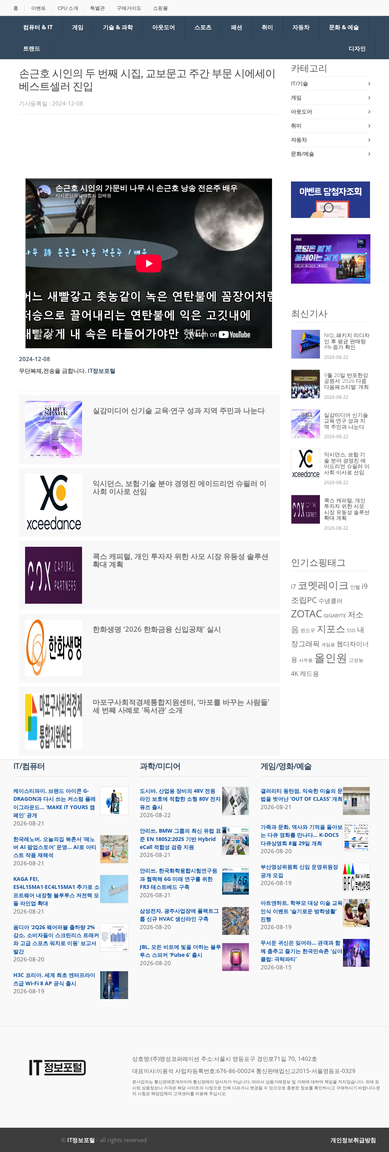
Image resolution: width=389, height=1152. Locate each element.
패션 (236, 27)
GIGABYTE (335, 615)
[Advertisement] (157, 141)
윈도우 (307, 630)
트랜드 (31, 48)
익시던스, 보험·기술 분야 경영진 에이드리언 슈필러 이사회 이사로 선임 (180, 487)
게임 (78, 27)
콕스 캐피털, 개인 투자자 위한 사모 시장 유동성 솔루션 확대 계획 (181, 560)
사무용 (306, 660)
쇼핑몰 (160, 8)
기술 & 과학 (118, 27)
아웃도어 (163, 27)
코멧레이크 (323, 585)
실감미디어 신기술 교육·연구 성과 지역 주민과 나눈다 (179, 410)
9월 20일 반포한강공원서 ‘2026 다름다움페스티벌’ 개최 (346, 380)
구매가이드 (129, 8)
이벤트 (38, 8)
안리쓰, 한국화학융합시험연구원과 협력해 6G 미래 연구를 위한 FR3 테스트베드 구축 (178, 878)
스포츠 (203, 27)
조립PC (304, 599)
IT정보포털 (81, 1140)
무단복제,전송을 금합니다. (52, 370)
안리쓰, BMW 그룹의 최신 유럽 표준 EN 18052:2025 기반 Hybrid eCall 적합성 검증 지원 (180, 839)
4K (294, 673)
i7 (293, 586)
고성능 (356, 659)
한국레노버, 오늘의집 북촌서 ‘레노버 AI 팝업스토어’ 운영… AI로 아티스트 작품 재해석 (54, 847)
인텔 (355, 587)
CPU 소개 (68, 8)
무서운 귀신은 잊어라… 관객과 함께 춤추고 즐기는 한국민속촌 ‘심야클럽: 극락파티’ (301, 951)
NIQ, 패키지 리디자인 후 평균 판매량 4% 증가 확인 (347, 340)
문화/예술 (302, 153)
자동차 (301, 27)
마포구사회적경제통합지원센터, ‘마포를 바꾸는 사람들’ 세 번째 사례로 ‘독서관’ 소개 (181, 706)
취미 (267, 27)
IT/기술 (299, 83)
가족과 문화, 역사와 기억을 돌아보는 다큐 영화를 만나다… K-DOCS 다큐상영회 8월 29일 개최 (302, 835)
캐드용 (309, 673)
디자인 (357, 48)
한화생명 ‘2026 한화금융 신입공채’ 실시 (157, 629)
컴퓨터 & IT (38, 27)
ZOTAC (306, 613)
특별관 (97, 8)
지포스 (331, 628)
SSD (351, 630)
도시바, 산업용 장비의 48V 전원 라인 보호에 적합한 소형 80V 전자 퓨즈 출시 (180, 799)
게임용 (328, 644)
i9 (365, 586)
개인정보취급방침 (353, 1140)
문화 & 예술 (344, 27)
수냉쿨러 (330, 601)
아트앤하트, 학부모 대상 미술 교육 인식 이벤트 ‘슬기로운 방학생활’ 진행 (302, 911)
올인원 (330, 657)
